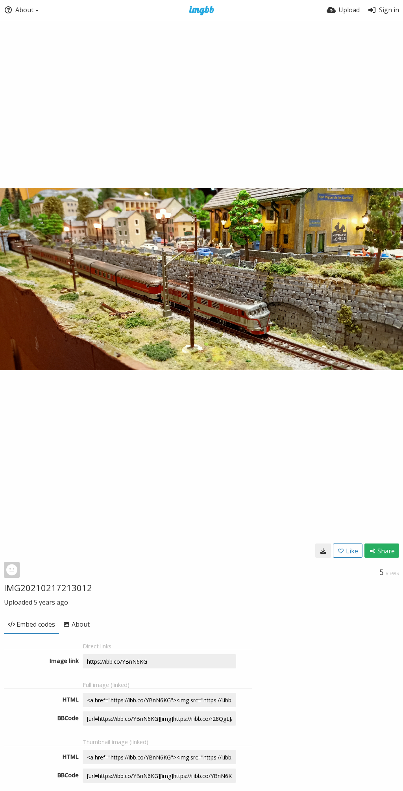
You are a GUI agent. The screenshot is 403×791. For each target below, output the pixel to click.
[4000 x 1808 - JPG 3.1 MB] (323, 550)
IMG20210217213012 (48, 588)
